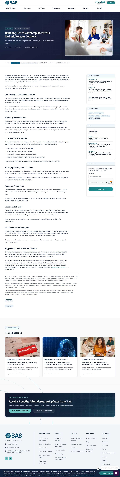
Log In (111, 2)
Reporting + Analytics (76, 444)
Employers (9, 28)
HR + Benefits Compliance (22, 28)
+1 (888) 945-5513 (12, 444)
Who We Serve (11, 8)
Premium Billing (59, 453)
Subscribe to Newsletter (20, 410)
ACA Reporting (99, 113)
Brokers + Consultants (45, 444)
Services (27, 8)
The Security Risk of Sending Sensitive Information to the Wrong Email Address (58, 363)
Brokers (97, 118)
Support (85, 8)
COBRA (91, 113)
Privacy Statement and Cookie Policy (83, 475)
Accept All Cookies (108, 473)
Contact (99, 8)
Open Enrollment (94, 115)
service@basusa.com (58, 267)
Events (104, 449)
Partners (104, 456)
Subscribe (101, 189)
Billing (91, 118)
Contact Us (105, 442)
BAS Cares (105, 445)
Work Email (91, 173)
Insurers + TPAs (43, 448)
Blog (87, 442)
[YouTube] (10, 458)
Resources (56, 8)
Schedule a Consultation (44, 410)
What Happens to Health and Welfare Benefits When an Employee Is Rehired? (95, 363)
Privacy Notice (106, 464)
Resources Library (91, 438)
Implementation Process (108, 453)
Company (71, 8)
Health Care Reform (24, 359)
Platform (41, 8)
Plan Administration (60, 450)
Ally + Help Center (91, 445)
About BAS (105, 438)
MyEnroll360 (105, 115)
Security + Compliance (77, 451)
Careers (104, 460)
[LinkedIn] (6, 458)
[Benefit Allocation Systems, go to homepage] (11, 2)
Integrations (74, 448)
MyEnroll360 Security (60, 359)
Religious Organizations (45, 451)
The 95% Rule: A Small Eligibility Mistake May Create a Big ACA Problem (22, 363)
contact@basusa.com (13, 447)
